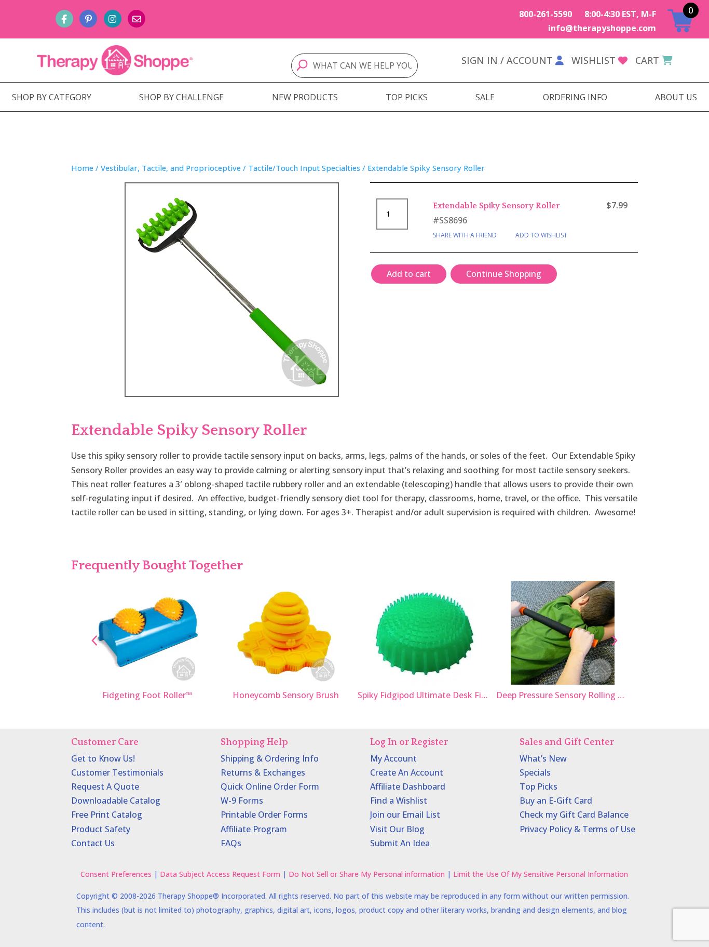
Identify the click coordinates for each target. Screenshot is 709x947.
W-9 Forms (242, 800)
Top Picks (538, 786)
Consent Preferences (116, 874)
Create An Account (406, 772)
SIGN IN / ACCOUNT (507, 60)
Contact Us (93, 843)
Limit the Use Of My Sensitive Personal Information (540, 874)
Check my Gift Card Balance (574, 814)
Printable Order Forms (264, 814)
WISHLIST (593, 60)
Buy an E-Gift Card (556, 800)
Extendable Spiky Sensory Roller (496, 205)
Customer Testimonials (117, 772)
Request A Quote (105, 786)
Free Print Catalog (106, 814)
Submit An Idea (400, 843)
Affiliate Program (254, 829)
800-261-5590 (545, 14)
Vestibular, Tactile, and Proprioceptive (171, 168)
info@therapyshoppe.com (602, 28)
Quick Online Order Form (270, 786)
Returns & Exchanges (263, 772)
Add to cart (409, 273)
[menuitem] (51, 97)
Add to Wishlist (541, 235)
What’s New (543, 758)
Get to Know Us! (103, 758)
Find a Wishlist (398, 800)
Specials (535, 772)
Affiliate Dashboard (407, 786)
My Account (393, 758)
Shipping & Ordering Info (270, 758)
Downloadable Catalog (115, 800)
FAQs (231, 843)
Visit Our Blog (397, 829)
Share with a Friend (465, 235)
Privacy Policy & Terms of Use (577, 829)
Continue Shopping (503, 273)
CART (647, 60)
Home (82, 168)
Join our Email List (405, 814)
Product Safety (100, 829)
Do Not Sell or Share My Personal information (367, 874)
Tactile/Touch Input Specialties (304, 168)
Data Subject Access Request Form (220, 874)
